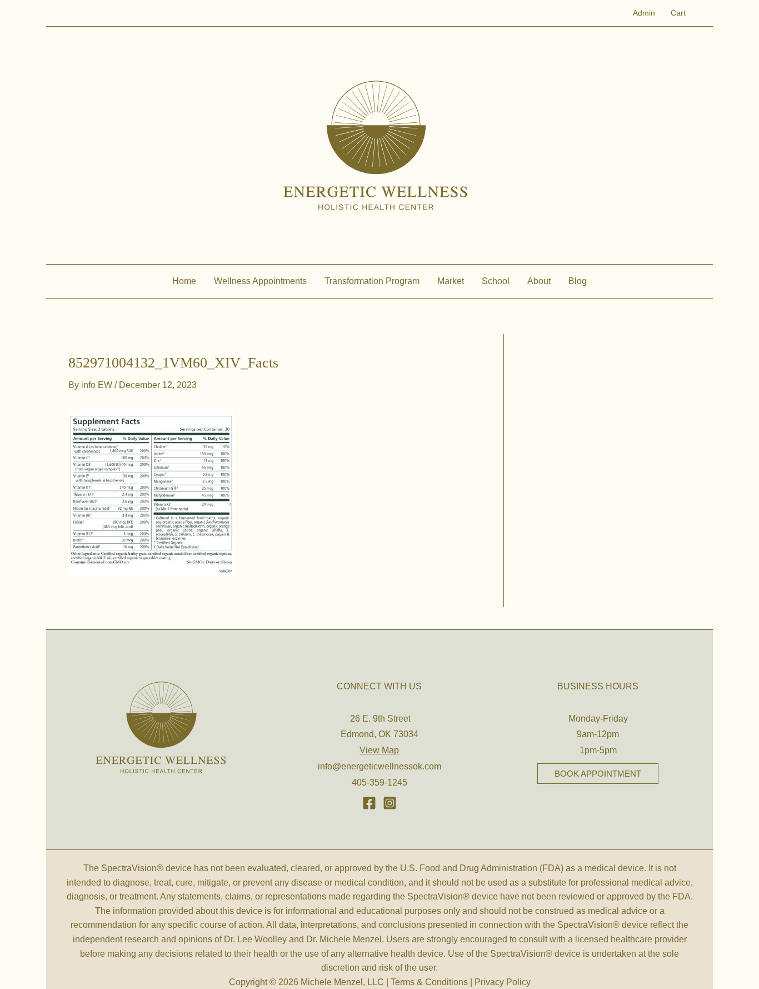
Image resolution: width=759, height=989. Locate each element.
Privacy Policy (503, 982)
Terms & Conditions (429, 982)
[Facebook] (369, 803)
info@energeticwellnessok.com (379, 766)
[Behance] (390, 803)
